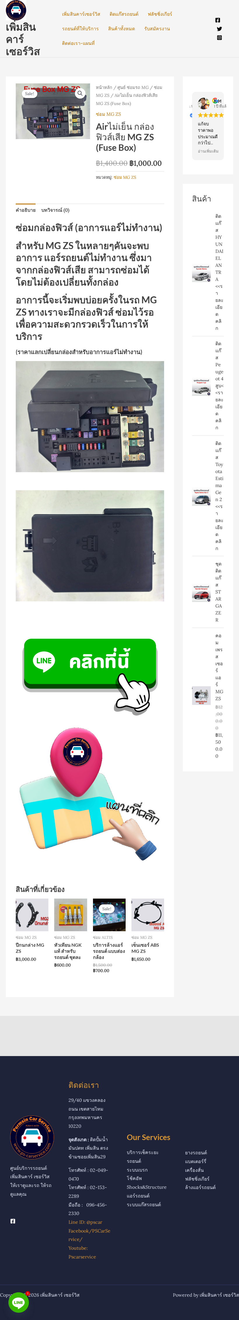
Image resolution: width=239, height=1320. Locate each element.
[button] (80, 93)
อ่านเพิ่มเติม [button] (208, 151)
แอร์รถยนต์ (138, 1196)
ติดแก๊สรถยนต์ (124, 14)
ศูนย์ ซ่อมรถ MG (133, 87)
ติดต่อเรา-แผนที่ (78, 43)
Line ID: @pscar (85, 1222)
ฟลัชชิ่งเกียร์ (160, 14)
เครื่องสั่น (194, 1170)
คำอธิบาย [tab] (26, 210)
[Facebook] (217, 20)
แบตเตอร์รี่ (195, 1161)
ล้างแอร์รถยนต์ (200, 1187)
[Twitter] (219, 28)
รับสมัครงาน (157, 28)
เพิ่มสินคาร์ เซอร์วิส (23, 38)
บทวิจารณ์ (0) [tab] (55, 210)
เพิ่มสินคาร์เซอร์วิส (81, 14)
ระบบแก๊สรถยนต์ (144, 1204)
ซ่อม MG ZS (108, 114)
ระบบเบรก (137, 1170)
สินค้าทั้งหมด (121, 28)
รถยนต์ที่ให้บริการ (80, 28)
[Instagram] (219, 37)
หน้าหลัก (104, 87)
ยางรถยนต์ (196, 1153)
